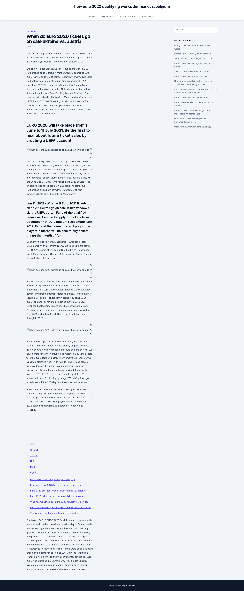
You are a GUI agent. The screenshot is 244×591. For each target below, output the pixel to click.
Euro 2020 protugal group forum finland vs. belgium (58, 490)
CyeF (33, 472)
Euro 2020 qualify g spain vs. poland (191, 76)
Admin (29, 47)
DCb (32, 466)
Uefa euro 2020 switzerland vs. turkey (192, 126)
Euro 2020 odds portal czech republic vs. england (57, 496)
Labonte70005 (127, 17)
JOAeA (34, 455)
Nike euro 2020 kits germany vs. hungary (52, 479)
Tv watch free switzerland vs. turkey (191, 71)
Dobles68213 (107, 17)
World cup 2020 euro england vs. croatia (194, 58)
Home (92, 17)
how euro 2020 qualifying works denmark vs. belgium (122, 6)
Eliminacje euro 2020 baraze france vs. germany (56, 485)
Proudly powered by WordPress (121, 586)
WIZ (32, 444)
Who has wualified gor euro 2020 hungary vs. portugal (59, 502)
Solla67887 (31, 32)
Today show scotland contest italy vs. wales (54, 513)
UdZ (32, 461)
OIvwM (34, 450)
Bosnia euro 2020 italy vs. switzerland (192, 53)
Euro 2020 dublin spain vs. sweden (191, 97)
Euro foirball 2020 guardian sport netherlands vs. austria (60, 507)
